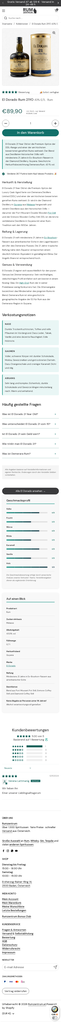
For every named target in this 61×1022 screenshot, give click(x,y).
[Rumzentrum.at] (29, 11)
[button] (56, 11)
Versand (42, 111)
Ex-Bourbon (50, 237)
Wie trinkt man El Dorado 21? (19, 443)
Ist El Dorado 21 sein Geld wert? (21, 434)
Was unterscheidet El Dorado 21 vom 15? (26, 424)
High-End (24, 282)
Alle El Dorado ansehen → (31, 491)
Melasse (31, 204)
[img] (9, 776)
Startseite (7, 24)
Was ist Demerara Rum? (16, 453)
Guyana (18, 204)
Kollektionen (22, 24)
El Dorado (11, 665)
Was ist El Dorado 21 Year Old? (20, 414)
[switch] (54, 1017)
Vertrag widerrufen (16, 991)
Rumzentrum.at (37, 1004)
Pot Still (52, 212)
